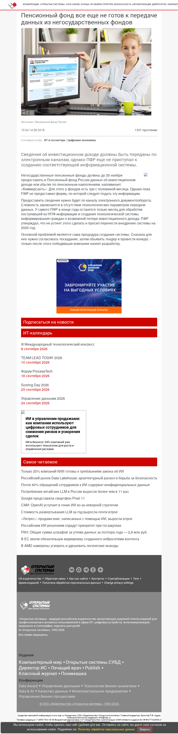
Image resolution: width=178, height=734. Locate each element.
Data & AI (26, 691)
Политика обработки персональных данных (71, 582)
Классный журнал (38, 673)
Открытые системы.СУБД (93, 662)
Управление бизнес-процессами (47, 696)
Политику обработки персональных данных (107, 729)
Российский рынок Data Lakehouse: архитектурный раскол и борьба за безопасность (89, 477)
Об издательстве (30, 578)
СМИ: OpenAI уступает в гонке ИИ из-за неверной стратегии (69, 504)
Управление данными (61, 686)
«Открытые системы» (52, 4)
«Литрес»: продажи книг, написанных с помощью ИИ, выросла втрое (76, 518)
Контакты (97, 578)
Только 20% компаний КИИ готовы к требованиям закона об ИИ (72, 471)
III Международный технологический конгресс (58, 344)
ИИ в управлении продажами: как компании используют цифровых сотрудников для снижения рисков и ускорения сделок (53, 427)
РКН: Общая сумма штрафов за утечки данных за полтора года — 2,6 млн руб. (84, 532)
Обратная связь (55, 578)
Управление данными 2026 (43, 398)
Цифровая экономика (82, 140)
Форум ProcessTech (37, 371)
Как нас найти (78, 578)
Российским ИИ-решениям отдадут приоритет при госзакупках (71, 525)
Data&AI (85, 4)
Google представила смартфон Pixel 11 (53, 498)
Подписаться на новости (48, 322)
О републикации (119, 578)
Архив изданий (29, 582)
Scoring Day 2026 (35, 384)
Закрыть (144, 729)
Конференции (31, 4)
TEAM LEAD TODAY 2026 (41, 357)
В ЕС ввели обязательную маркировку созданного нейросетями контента (80, 538)
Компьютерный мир (40, 662)
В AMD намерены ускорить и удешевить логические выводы (70, 545)
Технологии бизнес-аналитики (110, 686)
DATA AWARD (73, 4)
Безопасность (122, 4)
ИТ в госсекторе (54, 140)
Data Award (28, 686)
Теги (136, 578)
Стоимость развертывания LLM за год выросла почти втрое (69, 511)
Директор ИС (159, 4)
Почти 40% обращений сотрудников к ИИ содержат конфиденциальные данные (85, 484)
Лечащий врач (66, 667)
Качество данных (53, 691)
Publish (92, 667)
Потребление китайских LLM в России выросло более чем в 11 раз (75, 491)
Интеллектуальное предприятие (100, 691)
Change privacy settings (119, 582)
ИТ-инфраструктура (102, 4)
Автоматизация (141, 4)
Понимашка (73, 673)
